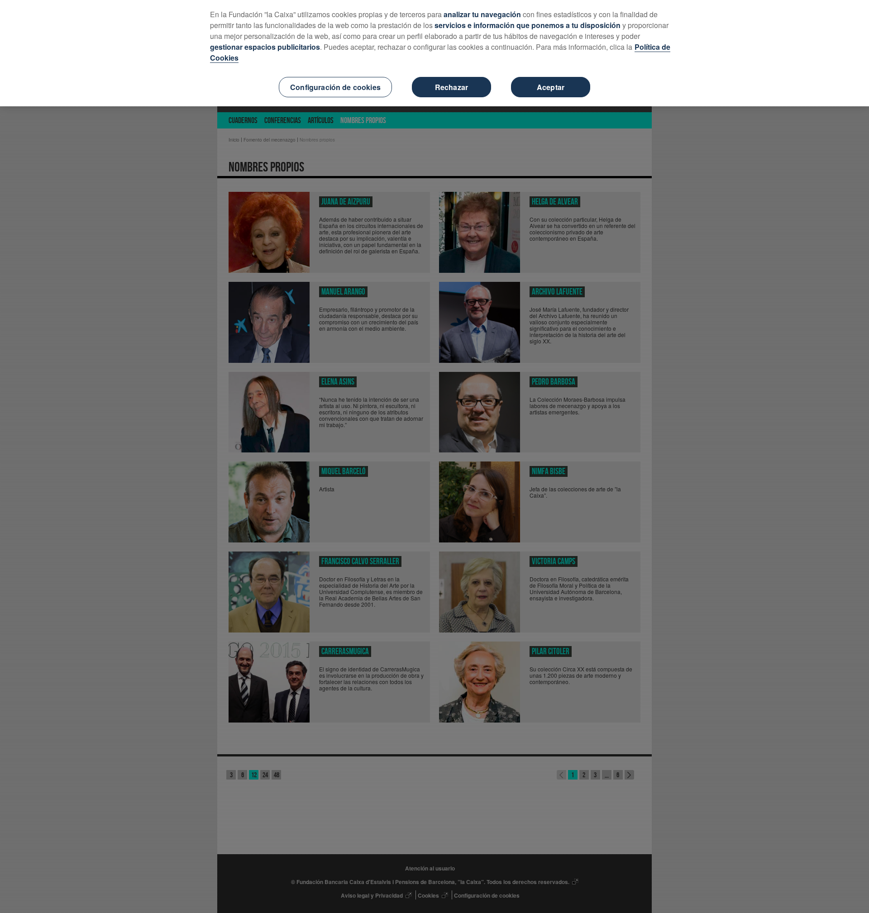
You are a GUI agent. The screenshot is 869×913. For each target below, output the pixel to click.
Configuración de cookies (335, 87)
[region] (434, 53)
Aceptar (550, 87)
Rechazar (451, 87)
